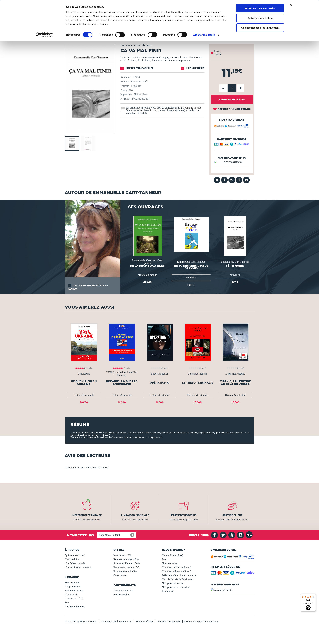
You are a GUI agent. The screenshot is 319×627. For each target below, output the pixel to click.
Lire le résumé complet (139, 68)
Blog (164, 559)
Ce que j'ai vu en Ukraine (84, 382)
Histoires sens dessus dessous (191, 266)
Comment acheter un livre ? (176, 571)
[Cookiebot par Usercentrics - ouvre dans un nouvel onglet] (44, 34)
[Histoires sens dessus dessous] (191, 234)
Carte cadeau (120, 575)
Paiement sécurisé (183, 515)
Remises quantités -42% (126, 559)
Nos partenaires (121, 594)
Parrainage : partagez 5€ (126, 567)
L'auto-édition (72, 559)
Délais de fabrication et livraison (179, 575)
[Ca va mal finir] (90, 132)
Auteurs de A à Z (74, 598)
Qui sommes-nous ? (75, 555)
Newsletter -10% (122, 555)
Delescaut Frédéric (197, 373)
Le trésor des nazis (197, 382)
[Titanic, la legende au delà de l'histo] (235, 341)
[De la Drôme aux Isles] (147, 235)
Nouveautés (71, 594)
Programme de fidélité (125, 571)
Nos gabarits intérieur (173, 583)
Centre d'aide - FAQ (172, 555)
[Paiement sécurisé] (231, 145)
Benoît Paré (84, 373)
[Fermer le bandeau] (291, 5)
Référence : (126, 77)
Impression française (87, 515)
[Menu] (314, 596)
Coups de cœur (73, 586)
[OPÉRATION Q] (159, 341)
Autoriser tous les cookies (260, 8)
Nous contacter (170, 563)
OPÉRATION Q (159, 382)
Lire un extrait (195, 68)
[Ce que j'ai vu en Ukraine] (83, 341)
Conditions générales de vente (116, 621)
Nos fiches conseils (75, 563)
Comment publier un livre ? (176, 567)
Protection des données (169, 621)
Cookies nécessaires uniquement (260, 27)
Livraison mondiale (135, 515)
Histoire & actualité (84, 395)
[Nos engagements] (231, 162)
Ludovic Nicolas (159, 373)
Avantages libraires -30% (126, 563)
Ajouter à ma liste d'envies (234, 109)
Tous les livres (72, 582)
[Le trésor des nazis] (197, 341)
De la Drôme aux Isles (147, 265)
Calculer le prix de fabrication (177, 579)
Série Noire (235, 265)
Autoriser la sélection (260, 18)
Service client (232, 515)
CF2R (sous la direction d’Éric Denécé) (122, 373)
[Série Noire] (234, 235)
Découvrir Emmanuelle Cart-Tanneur (88, 287)
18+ (67, 602)
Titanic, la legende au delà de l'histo (235, 382)
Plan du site (168, 591)
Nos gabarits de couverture (176, 587)
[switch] (120, 34)
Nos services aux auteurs (78, 567)
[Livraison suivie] (231, 126)
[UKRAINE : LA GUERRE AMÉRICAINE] (121, 341)
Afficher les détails (204, 34)
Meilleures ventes (74, 590)
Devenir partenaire (123, 590)
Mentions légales (144, 621)
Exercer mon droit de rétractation (201, 621)
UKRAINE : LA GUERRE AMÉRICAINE (121, 382)
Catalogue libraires (74, 606)
